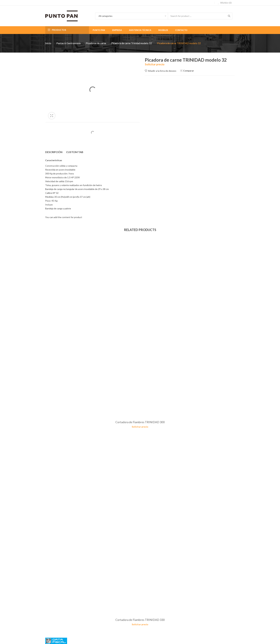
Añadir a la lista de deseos (162, 70)
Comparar (188, 70)
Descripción (53, 152)
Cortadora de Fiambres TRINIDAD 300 (140, 422)
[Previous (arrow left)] (5, 322)
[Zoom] (51, 115)
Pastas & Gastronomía (68, 43)
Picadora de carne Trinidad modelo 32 (131, 43)
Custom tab (74, 152)
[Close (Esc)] (276, 3)
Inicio (48, 43)
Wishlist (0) (226, 2)
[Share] (269, 3)
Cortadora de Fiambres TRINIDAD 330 (140, 620)
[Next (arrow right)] (274, 322)
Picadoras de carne (96, 43)
